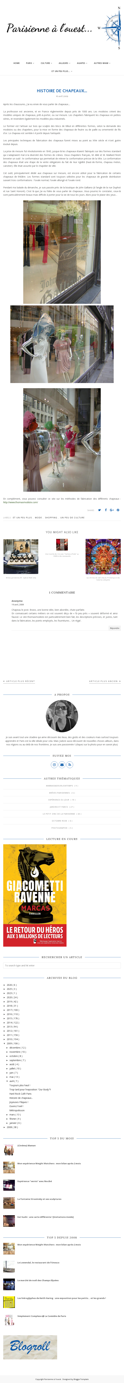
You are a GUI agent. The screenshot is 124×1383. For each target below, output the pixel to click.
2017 (10, 1009)
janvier (13, 1122)
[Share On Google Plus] (111, 510)
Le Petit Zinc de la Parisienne (59, 814)
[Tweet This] (99, 510)
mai (12, 1076)
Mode (39, 517)
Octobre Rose (60, 821)
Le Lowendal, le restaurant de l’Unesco (38, 1262)
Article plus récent (20, 681)
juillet (13, 1068)
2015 (10, 1018)
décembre (15, 1047)
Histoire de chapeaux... (21, 1097)
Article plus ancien (104, 681)
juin (12, 1072)
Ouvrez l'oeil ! (16, 1106)
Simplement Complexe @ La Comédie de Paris (41, 1316)
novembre (15, 1051)
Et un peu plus (23, 517)
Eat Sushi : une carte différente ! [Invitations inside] (45, 1217)
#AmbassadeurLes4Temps (60, 785)
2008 (10, 1127)
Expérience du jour (59, 800)
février (13, 1118)
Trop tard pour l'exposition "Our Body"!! (30, 1089)
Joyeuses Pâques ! (18, 1102)
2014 (10, 1022)
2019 (10, 1001)
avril (12, 1081)
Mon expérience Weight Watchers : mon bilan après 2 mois (49, 1163)
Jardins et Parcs (59, 807)
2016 (10, 1014)
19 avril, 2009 (18, 604)
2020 (10, 997)
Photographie (60, 828)
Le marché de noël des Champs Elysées (38, 1280)
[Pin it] (118, 510)
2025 (10, 988)
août (12, 1064)
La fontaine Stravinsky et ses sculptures (39, 1199)
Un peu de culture (72, 517)
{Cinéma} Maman (26, 1145)
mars (13, 1114)
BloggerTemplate (81, 1379)
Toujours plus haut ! (19, 1085)
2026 (10, 984)
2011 (10, 1035)
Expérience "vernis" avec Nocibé (34, 1181)
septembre (15, 1060)
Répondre (114, 628)
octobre (14, 1056)
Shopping (51, 517)
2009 (10, 1043)
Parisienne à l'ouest (53, 1379)
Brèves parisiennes (59, 793)
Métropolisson (17, 1110)
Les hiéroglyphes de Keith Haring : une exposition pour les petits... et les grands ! (61, 1298)
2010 (10, 1039)
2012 (10, 1030)
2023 (10, 993)
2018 (10, 1005)
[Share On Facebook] (105, 510)
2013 (10, 1026)
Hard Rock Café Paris (20, 1093)
